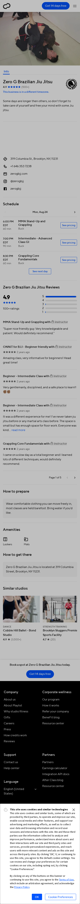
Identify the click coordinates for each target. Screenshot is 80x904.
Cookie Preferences (60, 897)
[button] (73, 809)
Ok (37, 897)
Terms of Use (66, 879)
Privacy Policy (22, 887)
